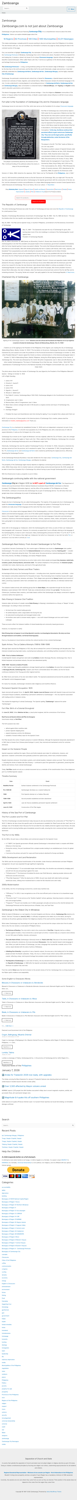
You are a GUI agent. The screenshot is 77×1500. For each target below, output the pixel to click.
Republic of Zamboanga (66, 209)
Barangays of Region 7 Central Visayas (13, 1243)
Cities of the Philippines (9, 1260)
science (4, 1412)
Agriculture (5, 1193)
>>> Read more (7, 993)
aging (3, 1190)
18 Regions (8, 39)
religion (4, 1403)
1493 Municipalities (47, 39)
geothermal (5, 1310)
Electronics (58, 189)
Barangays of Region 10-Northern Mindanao (15, 1205)
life (3, 1356)
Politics (4, 1383)
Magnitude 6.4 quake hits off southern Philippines (27, 1097)
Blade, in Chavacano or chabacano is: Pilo (18, 1012)
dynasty (4, 1275)
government (5, 1316)
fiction (4, 1292)
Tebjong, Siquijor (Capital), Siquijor (12, 1144)
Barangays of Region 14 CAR (10, 1216)
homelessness (6, 1333)
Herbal (65, 189)
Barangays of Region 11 (9, 1207)
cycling (4, 1272)
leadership (5, 1354)
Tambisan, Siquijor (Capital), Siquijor (13, 1147)
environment (5, 1289)
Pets (32, 191)
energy (4, 1281)
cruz (28, 537)
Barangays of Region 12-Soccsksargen (13, 1210)
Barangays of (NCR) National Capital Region (15, 1199)
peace (4, 1377)
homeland (5, 1330)
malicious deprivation (8, 1359)
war (3, 1429)
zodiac (4, 1444)
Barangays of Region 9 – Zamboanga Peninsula (16, 1248)
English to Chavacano (8, 1283)
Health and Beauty (40, 189)
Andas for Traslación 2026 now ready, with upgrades (28, 1075)
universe (4, 1424)
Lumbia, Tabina (8, 1052)
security (4, 1415)
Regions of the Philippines (9, 1400)
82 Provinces (21, 39)
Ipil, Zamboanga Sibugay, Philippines (13, 1135)
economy (5, 1278)
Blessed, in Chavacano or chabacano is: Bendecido (22, 983)
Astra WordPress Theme (54, 1491)
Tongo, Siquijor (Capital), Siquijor (12, 1138)
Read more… (71, 272)
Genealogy (5, 1307)
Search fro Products (38, 201)
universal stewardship (8, 1421)
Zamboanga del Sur (53, 483)
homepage (5, 1336)
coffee (4, 1263)
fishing (4, 1295)
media (4, 1362)
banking (4, 1196)
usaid (3, 1427)
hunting (4, 1342)
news (3, 1371)
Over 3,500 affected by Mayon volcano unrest (25, 1086)
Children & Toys (40, 191)
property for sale (7, 1389)
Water (3, 1432)
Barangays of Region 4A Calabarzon (13, 1231)
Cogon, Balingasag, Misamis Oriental (16, 1035)
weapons (4, 1435)
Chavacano (5, 511)
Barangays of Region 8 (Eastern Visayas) (14, 1245)
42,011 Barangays (65, 39)
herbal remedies (7, 1324)
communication (6, 1266)
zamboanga (5, 1438)
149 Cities (32, 39)
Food (3, 1298)
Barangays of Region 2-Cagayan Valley (14, 1225)
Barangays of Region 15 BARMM (11, 1219)
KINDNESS (5, 1162)
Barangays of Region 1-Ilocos (11, 1202)
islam (3, 1351)
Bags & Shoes (29, 189)
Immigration (5, 1348)
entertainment (6, 1286)
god (3, 1313)
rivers (3, 1409)
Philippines (5, 34)
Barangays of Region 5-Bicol (10, 1237)
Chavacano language (66, 106)
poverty (4, 1386)
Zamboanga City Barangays (10, 1441)
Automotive (50, 189)
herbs (3, 1327)
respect (4, 1406)
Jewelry (27, 191)
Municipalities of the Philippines (11, 1365)
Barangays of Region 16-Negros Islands (14, 1222)
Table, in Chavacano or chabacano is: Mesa (19, 999)
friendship (5, 1301)
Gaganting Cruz (6, 1304)
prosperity (5, 1392)
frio (69, 535)
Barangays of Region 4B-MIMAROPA (13, 1234)
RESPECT (64, 1160)
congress (4, 1269)
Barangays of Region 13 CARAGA (12, 1213)
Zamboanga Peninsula (11, 55)
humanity (5, 1339)
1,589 (7, 1026)
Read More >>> (7, 1047)
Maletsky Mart (13, 189)
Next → (11, 1026)
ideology (4, 1345)
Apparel (21, 189)
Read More (51, 185)
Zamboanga (10, 3)
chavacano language (14, 504)
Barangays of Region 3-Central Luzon (13, 1228)
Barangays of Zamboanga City (11, 1251)
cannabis (4, 1254)
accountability (6, 1187)
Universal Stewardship (24, 1162)
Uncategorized (6, 1418)
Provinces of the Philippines (10, 1394)
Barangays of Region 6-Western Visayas (14, 1240)
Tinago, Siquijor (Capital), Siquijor (12, 1141)
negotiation (5, 1368)
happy (4, 1318)
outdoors (4, 1374)
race (3, 1397)
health (4, 1321)
